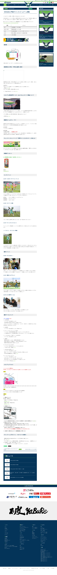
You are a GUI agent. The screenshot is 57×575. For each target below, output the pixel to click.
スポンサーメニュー (43, 536)
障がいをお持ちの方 (7, 548)
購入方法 (6, 547)
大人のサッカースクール (35, 537)
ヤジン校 (33, 534)
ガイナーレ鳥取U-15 (34, 528)
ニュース (5, 4)
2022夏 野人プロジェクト (44, 558)
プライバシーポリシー (15, 568)
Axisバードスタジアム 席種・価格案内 (9, 545)
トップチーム (22, 4)
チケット (11, 4)
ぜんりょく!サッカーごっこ (44, 529)
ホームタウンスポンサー (44, 538)
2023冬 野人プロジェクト (44, 561)
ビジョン (42, 527)
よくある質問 (52, 568)
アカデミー (33, 4)
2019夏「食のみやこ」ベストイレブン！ (45, 552)
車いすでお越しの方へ (22, 530)
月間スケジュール (22, 547)
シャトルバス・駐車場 (22, 529)
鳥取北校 (33, 533)
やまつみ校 (33, 535)
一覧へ (20, 449)
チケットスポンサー (43, 540)
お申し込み (42, 545)
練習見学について (22, 549)
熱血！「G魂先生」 (43, 530)
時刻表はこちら (6, 401)
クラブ (18, 4)
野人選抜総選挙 (42, 551)
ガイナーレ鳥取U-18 (34, 527)
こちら (16, 91)
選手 (20, 545)
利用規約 (9, 568)
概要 (32, 526)
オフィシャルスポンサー (44, 537)
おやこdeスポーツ (34, 538)
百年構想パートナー (43, 541)
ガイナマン (21, 538)
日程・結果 (6, 539)
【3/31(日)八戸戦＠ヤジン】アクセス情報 (30, 449)
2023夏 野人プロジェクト (44, 560)
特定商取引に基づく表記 (34, 568)
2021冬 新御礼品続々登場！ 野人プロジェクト (46, 557)
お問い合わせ (4, 568)
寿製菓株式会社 (6, 171)
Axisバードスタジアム (22, 526)
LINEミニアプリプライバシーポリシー (25, 568)
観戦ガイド (15, 4)
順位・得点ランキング (7, 540)
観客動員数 (6, 541)
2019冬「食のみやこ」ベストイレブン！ (45, 553)
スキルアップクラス (34, 536)
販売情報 (6, 544)
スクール (37, 4)
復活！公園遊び (42, 528)
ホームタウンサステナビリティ (41, 5)
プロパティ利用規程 (42, 568)
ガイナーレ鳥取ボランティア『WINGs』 (25, 540)
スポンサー (45, 4)
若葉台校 (33, 532)
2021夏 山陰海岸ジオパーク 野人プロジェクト (46, 556)
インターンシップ (22, 541)
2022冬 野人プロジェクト (44, 559)
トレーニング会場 (22, 548)
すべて (5, 526)
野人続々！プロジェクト (23, 539)
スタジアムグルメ (22, 528)
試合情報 (8, 4)
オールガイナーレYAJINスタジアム (24, 527)
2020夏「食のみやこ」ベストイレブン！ (45, 554)
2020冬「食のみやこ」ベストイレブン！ (45, 555)
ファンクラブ (49, 4)
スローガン (21, 534)
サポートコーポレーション (44, 539)
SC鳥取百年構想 (22, 537)
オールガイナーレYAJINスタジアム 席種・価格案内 (11, 546)
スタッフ (21, 546)
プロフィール (21, 535)
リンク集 (48, 568)
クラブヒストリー (22, 536)
